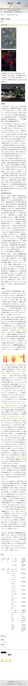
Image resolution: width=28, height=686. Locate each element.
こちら (4, 642)
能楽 (17, 14)
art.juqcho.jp (18, 682)
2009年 (8, 291)
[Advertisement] (14, 671)
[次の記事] (10, 661)
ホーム (4, 14)
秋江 (24, 141)
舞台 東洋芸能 (10, 14)
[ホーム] (2, 661)
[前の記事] (6, 661)
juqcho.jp (16, 684)
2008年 (20, 112)
